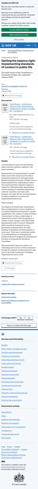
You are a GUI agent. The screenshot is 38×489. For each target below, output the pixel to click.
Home (3, 50)
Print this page (9, 268)
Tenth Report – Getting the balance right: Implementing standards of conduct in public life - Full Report (22, 107)
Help (3, 447)
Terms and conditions (9, 452)
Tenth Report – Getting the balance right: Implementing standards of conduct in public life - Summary (22, 140)
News (3, 416)
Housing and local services (11, 385)
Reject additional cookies (19, 35)
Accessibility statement (10, 449)
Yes (22, 318)
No (30, 318)
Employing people (8, 378)
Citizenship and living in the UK (12, 360)
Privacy (9, 447)
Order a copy (14, 123)
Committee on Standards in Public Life (14, 86)
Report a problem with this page (19, 325)
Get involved (6, 438)
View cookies (19, 39)
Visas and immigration (9, 396)
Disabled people (7, 367)
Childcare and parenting (10, 356)
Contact (24, 449)
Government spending (8, 297)
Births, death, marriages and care (14, 349)
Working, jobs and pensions (11, 400)
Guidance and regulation (10, 419)
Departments (6, 412)
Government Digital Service (11, 458)
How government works (10, 434)
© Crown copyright (19, 484)
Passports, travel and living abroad (14, 393)
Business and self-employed (11, 352)
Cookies (17, 447)
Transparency (6, 430)
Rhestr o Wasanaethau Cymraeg (13, 455)
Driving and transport (9, 371)
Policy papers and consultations (13, 427)
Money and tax (6, 389)
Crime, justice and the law (11, 363)
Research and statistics (10, 423)
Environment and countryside (12, 382)
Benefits (4, 345)
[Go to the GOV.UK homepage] (8, 45)
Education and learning (10, 374)
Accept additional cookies (19, 30)
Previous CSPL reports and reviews (12, 284)
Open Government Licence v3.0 (13, 467)
